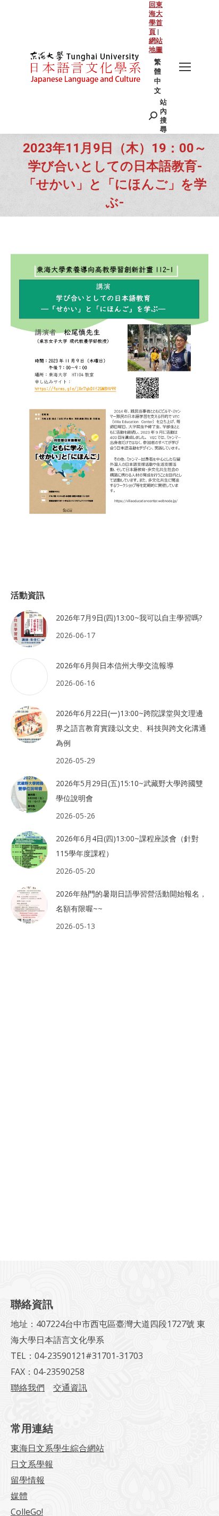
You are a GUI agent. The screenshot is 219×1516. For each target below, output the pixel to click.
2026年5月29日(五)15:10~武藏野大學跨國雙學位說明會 (129, 790)
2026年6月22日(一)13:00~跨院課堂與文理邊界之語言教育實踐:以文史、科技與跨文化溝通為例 (131, 728)
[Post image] (29, 629)
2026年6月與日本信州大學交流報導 (115, 665)
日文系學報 (32, 1464)
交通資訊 (70, 1387)
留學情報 (28, 1480)
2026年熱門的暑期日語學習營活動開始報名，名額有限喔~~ (131, 901)
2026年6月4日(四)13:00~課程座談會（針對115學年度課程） (127, 845)
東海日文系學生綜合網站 (57, 1448)
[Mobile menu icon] (185, 66)
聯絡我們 (28, 1387)
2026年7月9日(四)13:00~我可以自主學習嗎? (129, 618)
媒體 (19, 1496)
